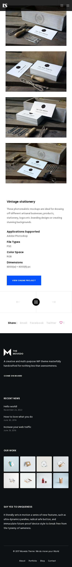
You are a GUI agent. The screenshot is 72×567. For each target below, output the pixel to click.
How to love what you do (18, 417)
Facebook (37, 323)
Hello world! (10, 406)
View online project (24, 280)
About (22, 561)
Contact (52, 561)
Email (23, 323)
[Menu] (67, 5)
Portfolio (33, 561)
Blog (42, 561)
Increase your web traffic (17, 427)
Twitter (51, 323)
